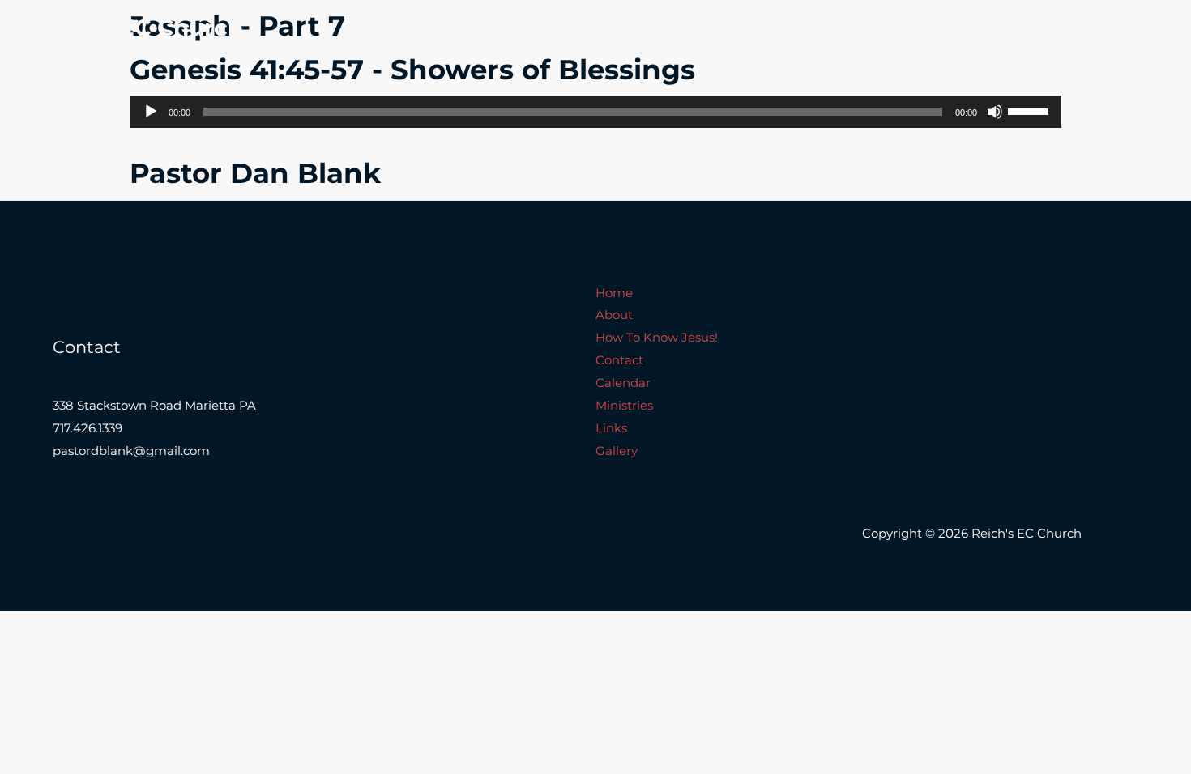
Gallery (1129, 28)
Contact (843, 28)
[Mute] (995, 112)
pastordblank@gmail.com (131, 450)
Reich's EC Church (135, 27)
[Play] (151, 112)
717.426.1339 (87, 428)
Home (568, 28)
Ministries (999, 28)
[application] (595, 112)
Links (1068, 28)
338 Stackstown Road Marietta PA (154, 405)
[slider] (1030, 110)
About (629, 28)
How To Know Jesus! (733, 28)
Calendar (918, 28)
